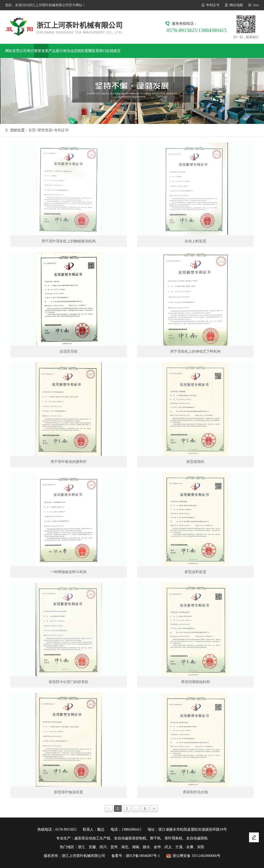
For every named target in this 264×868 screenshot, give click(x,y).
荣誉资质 (41, 51)
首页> (33, 130)
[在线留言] (254, 837)
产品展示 (55, 51)
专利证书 (212, 5)
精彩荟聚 (84, 51)
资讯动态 (70, 51)
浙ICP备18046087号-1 (143, 856)
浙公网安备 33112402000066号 (196, 856)
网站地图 (236, 5)
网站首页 (12, 51)
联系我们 (99, 51)
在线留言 (113, 51)
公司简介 (27, 51)
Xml (256, 5)
